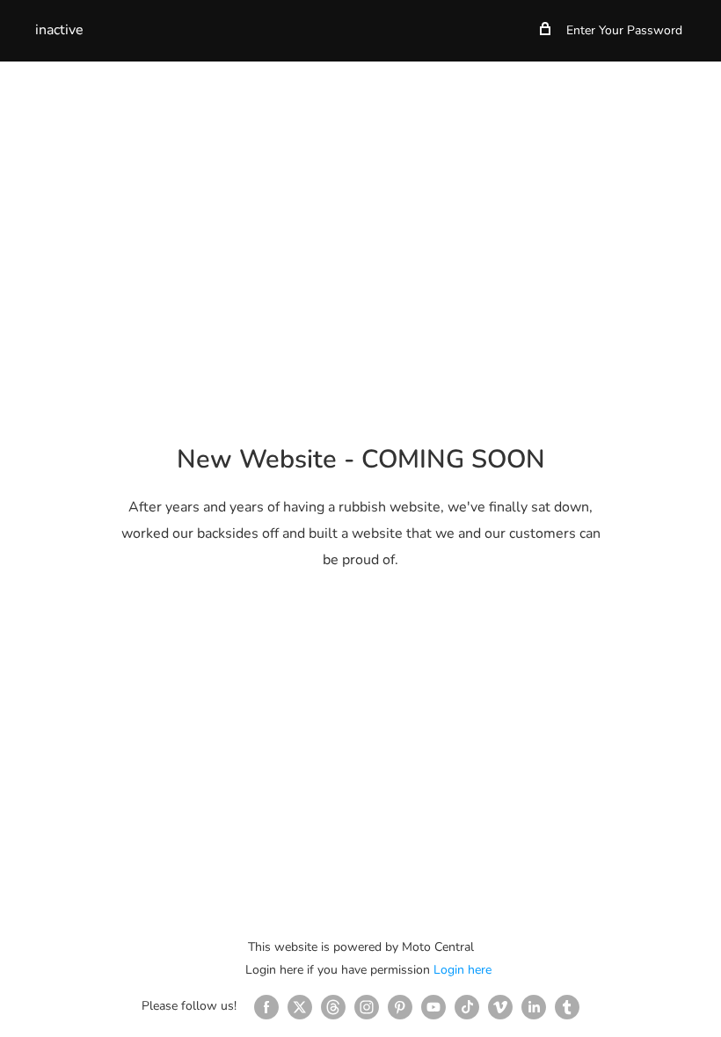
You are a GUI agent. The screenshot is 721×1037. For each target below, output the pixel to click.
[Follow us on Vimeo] (500, 1007)
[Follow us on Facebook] (266, 1007)
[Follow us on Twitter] (300, 1007)
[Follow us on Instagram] (366, 1007)
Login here (462, 969)
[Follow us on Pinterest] (400, 1007)
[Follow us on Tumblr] (567, 1007)
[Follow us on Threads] (333, 1007)
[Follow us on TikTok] (467, 1007)
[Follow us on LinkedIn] (533, 1007)
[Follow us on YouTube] (433, 1007)
